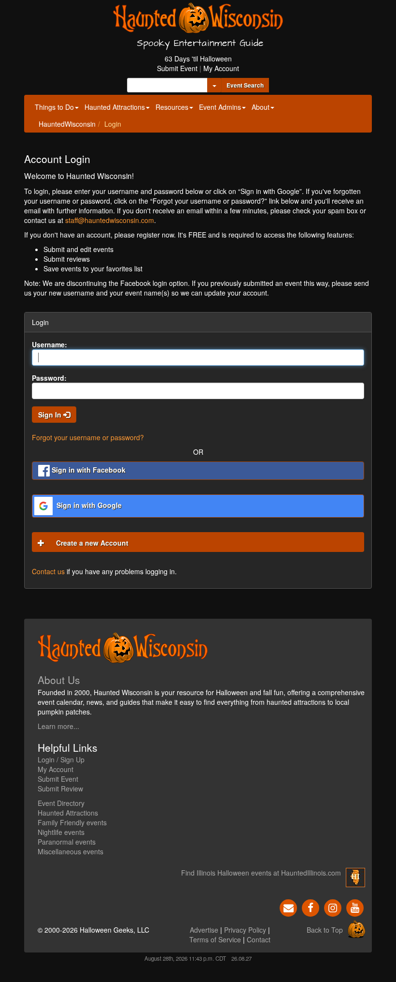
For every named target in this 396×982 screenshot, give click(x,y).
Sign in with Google (88, 505)
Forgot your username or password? (88, 437)
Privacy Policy (245, 930)
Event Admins (220, 107)
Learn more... (58, 726)
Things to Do (54, 107)
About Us (59, 679)
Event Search (245, 85)
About (260, 107)
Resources (172, 107)
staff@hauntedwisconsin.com (109, 220)
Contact (258, 939)
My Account (221, 68)
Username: (49, 344)
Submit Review (60, 788)
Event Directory (61, 803)
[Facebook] (310, 907)
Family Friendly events (72, 822)
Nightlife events (61, 832)
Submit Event (177, 68)
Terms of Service (215, 939)
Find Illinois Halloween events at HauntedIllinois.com (261, 873)
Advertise (204, 930)
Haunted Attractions (115, 107)
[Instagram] (333, 907)
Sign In (50, 414)
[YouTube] (355, 907)
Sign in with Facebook (88, 470)
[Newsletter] (288, 907)
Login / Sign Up (61, 759)
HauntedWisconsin (67, 124)
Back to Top (325, 930)
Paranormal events (67, 842)
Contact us (48, 571)
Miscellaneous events (70, 851)
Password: (49, 378)
